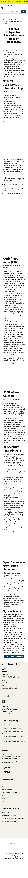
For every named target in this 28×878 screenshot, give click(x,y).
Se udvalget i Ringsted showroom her (10, 713)
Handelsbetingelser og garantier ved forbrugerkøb (13, 818)
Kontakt (3, 784)
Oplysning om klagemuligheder (9, 821)
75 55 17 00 (4, 682)
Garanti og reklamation (7, 789)
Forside (4, 19)
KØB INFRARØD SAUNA (10, 92)
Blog (3, 801)
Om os (3, 798)
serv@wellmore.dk (14, 688)
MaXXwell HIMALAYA (12, 470)
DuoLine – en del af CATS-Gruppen (9, 792)
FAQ (3, 787)
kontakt (15, 709)
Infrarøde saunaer (12, 19)
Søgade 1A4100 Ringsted (5, 702)
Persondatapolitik (6, 812)
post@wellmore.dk (12, 687)
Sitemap (3, 795)
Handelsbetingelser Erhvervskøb (9, 815)
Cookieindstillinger (6, 824)
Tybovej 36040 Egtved (4, 670)
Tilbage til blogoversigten (14, 657)
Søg (24, 11)
